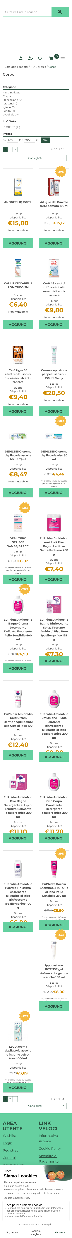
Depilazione (12, 100)
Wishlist (9, 1136)
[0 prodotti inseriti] (50, 58)
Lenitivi (9, 111)
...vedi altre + (11, 114)
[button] (46, 158)
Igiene (9, 107)
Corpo (7, 96)
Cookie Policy (50, 1149)
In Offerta (11, 127)
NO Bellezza (38, 66)
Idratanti (10, 103)
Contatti (9, 1158)
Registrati (11, 1150)
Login (7, 1143)
